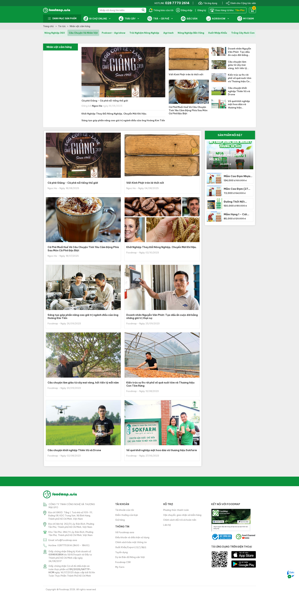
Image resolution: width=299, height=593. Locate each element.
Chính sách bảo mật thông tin (131, 542)
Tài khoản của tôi (124, 510)
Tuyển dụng (121, 552)
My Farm (119, 567)
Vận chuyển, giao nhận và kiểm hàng (182, 515)
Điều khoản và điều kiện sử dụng (132, 537)
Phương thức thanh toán (176, 510)
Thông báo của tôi (163, 10)
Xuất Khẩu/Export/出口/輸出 (130, 547)
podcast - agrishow (113, 32)
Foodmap (64, 589)
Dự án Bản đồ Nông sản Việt (130, 557)
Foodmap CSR (123, 562)
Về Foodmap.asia (124, 532)
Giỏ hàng (120, 519)
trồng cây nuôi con (243, 32)
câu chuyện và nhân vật (83, 32)
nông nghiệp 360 (54, 32)
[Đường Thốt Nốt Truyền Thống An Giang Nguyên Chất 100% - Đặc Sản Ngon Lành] (214, 203)
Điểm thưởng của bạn (126, 515)
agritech (168, 32)
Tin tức (62, 26)
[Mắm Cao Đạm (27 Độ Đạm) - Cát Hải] (214, 191)
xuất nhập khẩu (217, 32)
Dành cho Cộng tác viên (243, 3)
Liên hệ (167, 524)
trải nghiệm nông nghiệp (144, 32)
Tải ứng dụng (210, 3)
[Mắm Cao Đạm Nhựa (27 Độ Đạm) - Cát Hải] (214, 178)
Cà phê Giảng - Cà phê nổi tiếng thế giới (104, 100)
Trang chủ (48, 26)
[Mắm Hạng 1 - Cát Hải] (214, 216)
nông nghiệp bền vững (191, 32)
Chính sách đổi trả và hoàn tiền (179, 519)
